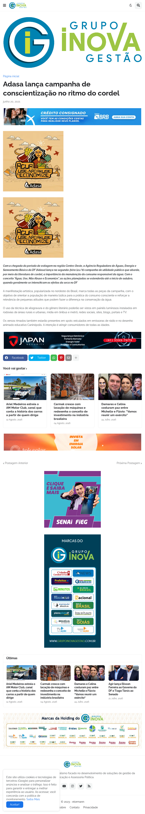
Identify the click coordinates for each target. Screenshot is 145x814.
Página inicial (11, 76)
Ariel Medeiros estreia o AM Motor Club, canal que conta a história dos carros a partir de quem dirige (24, 409)
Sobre (62, 807)
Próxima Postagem (128, 463)
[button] (4, 5)
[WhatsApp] (54, 358)
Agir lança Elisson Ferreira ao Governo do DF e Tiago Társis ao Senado (123, 689)
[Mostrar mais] (76, 358)
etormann (78, 801)
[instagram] (72, 786)
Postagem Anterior (16, 463)
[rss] (89, 786)
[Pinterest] (61, 358)
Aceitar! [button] (14, 804)
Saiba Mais (33, 799)
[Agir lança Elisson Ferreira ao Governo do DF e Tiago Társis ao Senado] (124, 673)
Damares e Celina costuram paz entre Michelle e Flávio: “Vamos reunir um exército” (119, 409)
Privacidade (90, 807)
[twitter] (81, 786)
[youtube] (64, 786)
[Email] (68, 358)
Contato (74, 807)
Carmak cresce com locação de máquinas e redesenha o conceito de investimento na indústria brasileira (71, 411)
